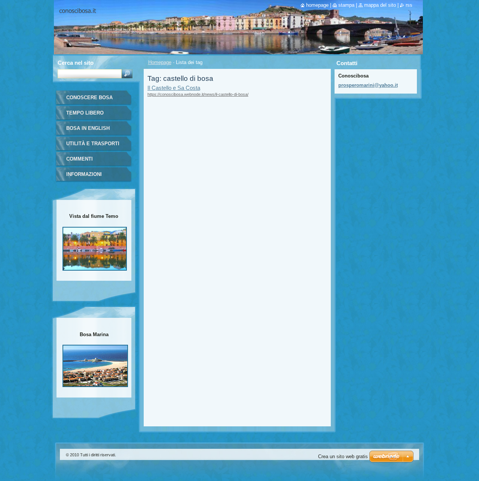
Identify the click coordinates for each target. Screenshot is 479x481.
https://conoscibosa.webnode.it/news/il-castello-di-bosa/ (197, 94)
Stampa (346, 5)
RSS (409, 5)
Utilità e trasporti (92, 143)
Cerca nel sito (76, 63)
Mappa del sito (380, 5)
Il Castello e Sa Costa (173, 88)
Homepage (159, 62)
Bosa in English (88, 128)
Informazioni (84, 174)
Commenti (79, 159)
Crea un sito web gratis (343, 456)
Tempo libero (85, 113)
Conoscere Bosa (89, 97)
